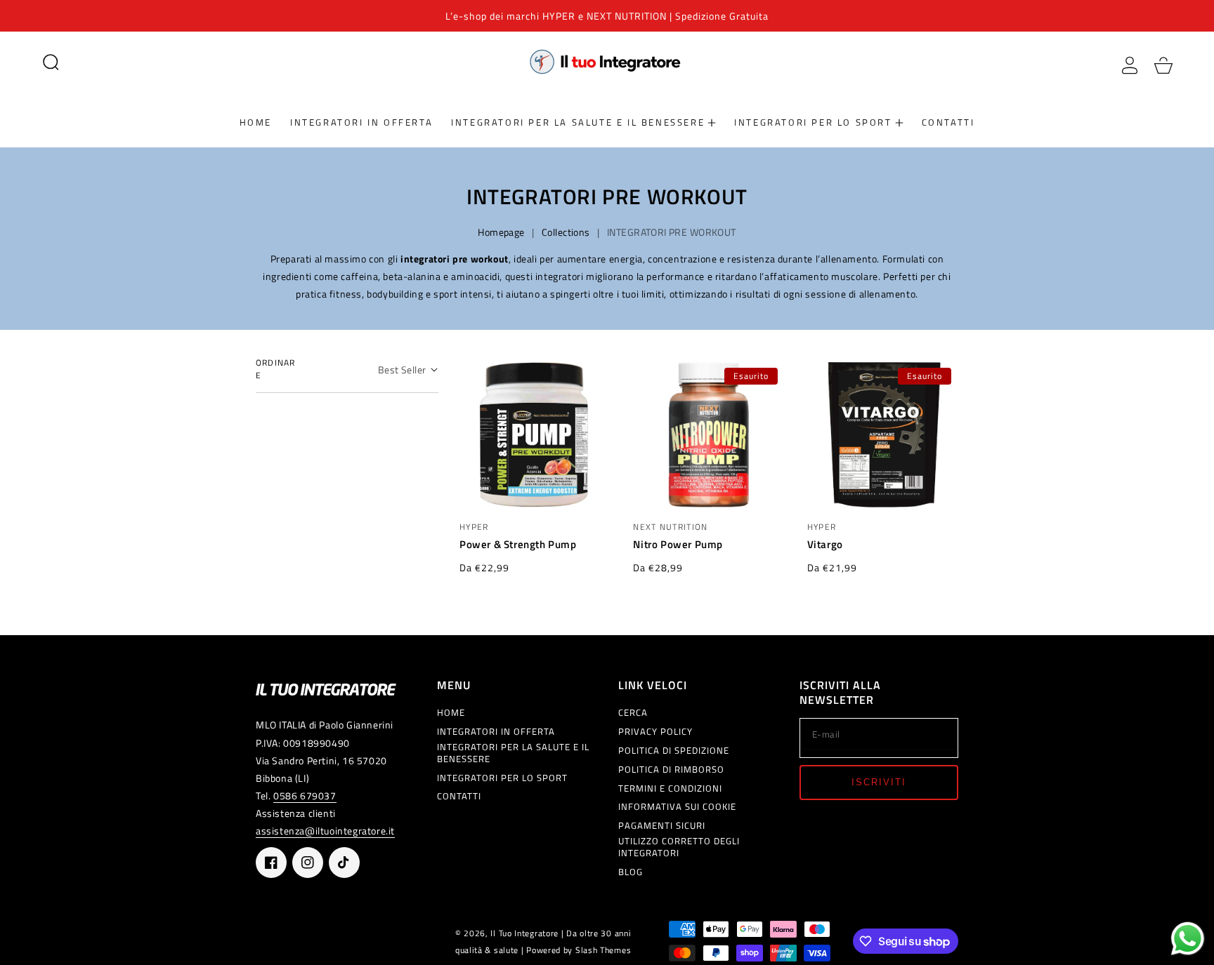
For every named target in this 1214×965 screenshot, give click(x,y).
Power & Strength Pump (518, 545)
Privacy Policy (655, 732)
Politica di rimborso (671, 770)
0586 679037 (305, 795)
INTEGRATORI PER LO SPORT (502, 778)
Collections (566, 232)
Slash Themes (603, 950)
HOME (451, 713)
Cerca (633, 713)
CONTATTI (459, 796)
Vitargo (825, 545)
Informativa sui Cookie (677, 807)
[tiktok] (344, 862)
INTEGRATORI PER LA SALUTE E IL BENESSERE (513, 753)
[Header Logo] (607, 61)
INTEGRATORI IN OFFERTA (496, 732)
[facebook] (271, 862)
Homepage (501, 232)
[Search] (50, 62)
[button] (50, 61)
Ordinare (275, 369)
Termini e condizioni (670, 788)
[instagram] (307, 862)
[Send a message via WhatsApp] (1187, 938)
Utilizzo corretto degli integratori (679, 847)
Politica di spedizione (673, 751)
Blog (630, 872)
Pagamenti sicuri (661, 826)
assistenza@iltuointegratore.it (325, 830)
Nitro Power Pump (678, 545)
